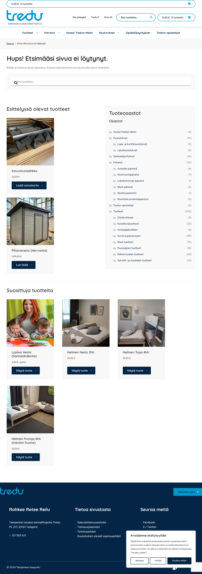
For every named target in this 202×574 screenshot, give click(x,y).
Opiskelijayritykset (138, 32)
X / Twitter (150, 527)
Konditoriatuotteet (128, 224)
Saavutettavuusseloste (91, 522)
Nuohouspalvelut (127, 193)
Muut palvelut (125, 187)
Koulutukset (107, 32)
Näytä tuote (24, 370)
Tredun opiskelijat (168, 32)
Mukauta (139, 560)
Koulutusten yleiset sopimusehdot (99, 536)
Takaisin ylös (186, 492)
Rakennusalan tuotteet (130, 254)
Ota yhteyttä (79, 17)
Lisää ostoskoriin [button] (27, 185)
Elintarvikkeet (125, 217)
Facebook (149, 522)
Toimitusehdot (86, 532)
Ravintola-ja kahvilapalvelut (132, 199)
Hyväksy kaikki (179, 560)
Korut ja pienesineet (128, 236)
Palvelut (49, 32)
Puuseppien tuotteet (129, 248)
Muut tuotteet (125, 242)
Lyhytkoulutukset (127, 150)
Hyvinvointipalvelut (128, 174)
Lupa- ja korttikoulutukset (132, 144)
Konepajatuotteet (127, 230)
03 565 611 (19, 535)
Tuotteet (27, 32)
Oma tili (108, 17)
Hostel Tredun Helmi (79, 32)
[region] (161, 549)
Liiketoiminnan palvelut (130, 181)
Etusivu (10, 43)
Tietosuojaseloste (88, 527)
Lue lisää (22, 265)
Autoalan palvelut (127, 168)
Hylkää (158, 560)
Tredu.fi (95, 17)
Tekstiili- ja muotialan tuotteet (134, 260)
